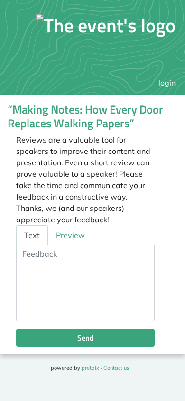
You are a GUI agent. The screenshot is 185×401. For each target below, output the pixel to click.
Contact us (116, 367)
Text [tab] (32, 235)
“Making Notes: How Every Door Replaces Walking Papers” (85, 116)
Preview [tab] (70, 235)
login (167, 82)
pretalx (90, 367)
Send (85, 338)
